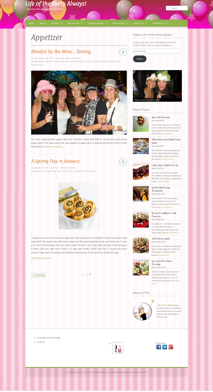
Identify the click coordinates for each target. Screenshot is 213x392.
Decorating (74, 23)
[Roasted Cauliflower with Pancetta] (141, 220)
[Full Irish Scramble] (141, 245)
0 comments (74, 58)
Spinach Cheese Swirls (85, 171)
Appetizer (39, 61)
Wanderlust (159, 23)
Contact (40, 341)
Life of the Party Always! (55, 3)
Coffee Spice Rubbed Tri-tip (165, 165)
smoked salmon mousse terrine (85, 61)
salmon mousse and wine (57, 61)
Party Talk (138, 23)
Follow (139, 58)
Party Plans (119, 23)
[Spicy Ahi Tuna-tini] (141, 124)
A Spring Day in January (55, 161)
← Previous (38, 275)
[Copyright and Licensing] (157, 8)
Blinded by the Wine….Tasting (61, 51)
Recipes (55, 23)
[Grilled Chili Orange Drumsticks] (141, 194)
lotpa (60, 58)
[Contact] (161, 8)
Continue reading (54, 146)
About (43, 23)
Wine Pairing (108, 61)
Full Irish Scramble (161, 238)
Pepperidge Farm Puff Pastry (59, 171)
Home (31, 23)
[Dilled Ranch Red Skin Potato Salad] (141, 146)
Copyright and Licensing (48, 337)
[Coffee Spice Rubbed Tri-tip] (141, 172)
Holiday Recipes (96, 23)
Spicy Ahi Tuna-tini (161, 117)
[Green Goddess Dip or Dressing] (141, 267)
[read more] (167, 133)
